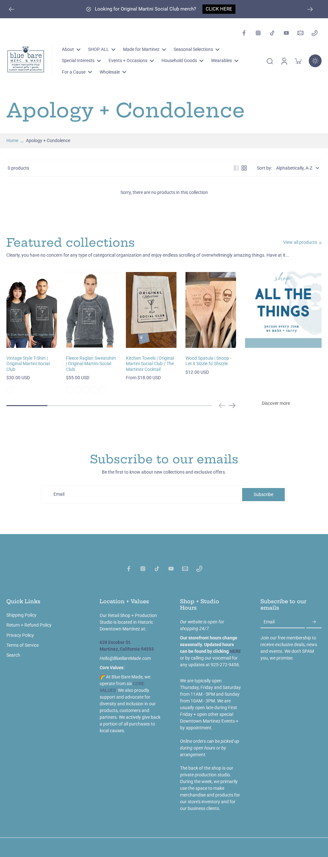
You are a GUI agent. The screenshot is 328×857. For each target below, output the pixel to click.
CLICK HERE (219, 9)
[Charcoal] (10, 390)
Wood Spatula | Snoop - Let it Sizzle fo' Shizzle (208, 361)
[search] (270, 60)
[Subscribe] (314, 622)
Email (58, 494)
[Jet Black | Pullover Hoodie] (94, 390)
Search (13, 655)
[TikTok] (272, 33)
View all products (300, 242)
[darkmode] (315, 60)
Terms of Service (22, 645)
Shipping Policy (21, 615)
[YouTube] (286, 33)
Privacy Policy (20, 635)
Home (12, 140)
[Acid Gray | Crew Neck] (69, 390)
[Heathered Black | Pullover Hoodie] (86, 390)
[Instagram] (258, 33)
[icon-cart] (298, 60)
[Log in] (284, 61)
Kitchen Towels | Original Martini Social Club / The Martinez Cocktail (150, 364)
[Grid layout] (244, 168)
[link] (320, 243)
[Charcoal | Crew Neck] (103, 390)
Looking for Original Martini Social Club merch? (145, 9)
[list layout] (236, 168)
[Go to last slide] (11, 9)
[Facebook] (244, 33)
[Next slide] (310, 9)
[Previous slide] (222, 405)
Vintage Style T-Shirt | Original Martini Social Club (28, 364)
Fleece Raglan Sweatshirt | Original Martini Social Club (91, 364)
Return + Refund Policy (29, 625)
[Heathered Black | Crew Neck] (78, 390)
